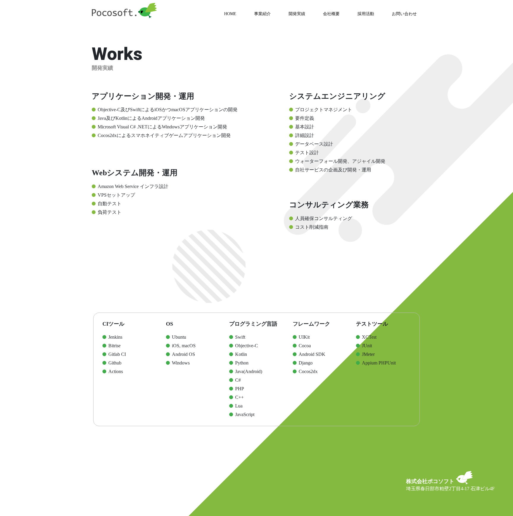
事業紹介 (262, 14)
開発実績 (297, 14)
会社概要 (331, 14)
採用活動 (365, 14)
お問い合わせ (404, 14)
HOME (230, 14)
